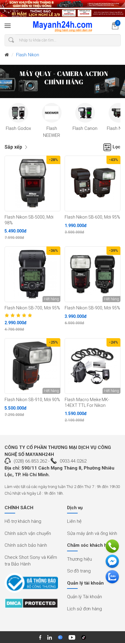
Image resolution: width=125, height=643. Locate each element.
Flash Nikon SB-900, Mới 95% (92, 307)
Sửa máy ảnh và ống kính (92, 533)
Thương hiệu (79, 559)
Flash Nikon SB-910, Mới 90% (32, 399)
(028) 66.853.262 (30, 461)
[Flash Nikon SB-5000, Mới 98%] (32, 183)
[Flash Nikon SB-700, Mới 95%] (32, 274)
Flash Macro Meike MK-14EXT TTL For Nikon (87, 402)
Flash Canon (85, 128)
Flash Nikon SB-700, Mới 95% (32, 307)
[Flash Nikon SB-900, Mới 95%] (92, 274)
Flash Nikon (27, 55)
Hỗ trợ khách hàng (23, 521)
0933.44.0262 (73, 461)
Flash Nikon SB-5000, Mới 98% (29, 220)
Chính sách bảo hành (26, 545)
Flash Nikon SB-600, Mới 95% (92, 217)
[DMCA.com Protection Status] (31, 605)
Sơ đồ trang (79, 571)
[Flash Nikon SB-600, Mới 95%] (92, 183)
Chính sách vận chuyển (28, 533)
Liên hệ (74, 521)
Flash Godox (18, 128)
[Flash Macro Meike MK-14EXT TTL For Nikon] (92, 366)
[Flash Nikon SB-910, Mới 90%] (32, 366)
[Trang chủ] (7, 54)
